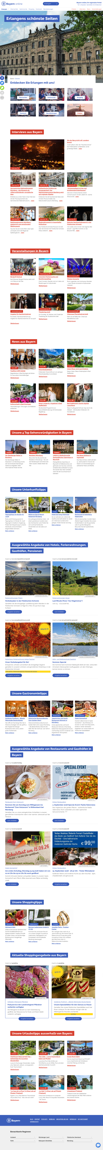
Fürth (12, 1141)
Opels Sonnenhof (81, 718)
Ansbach (13, 1137)
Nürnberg (70, 1141)
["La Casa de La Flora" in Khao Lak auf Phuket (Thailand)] (23, 1082)
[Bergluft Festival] (23, 266)
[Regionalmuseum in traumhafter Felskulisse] (51, 213)
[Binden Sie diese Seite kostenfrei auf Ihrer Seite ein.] (2, 98)
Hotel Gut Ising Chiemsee (60, 514)
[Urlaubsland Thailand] (80, 1082)
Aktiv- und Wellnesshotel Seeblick (64, 659)
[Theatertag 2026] (51, 302)
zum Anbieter (59, 612)
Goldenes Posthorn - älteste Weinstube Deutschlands (72, 1002)
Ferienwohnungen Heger (61, 598)
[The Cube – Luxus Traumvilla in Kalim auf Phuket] (51, 1048)
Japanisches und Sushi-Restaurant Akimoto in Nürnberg (60, 720)
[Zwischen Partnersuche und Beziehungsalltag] (51, 266)
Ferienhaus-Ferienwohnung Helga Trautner (20, 659)
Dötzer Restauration (59, 802)
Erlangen (47, 4)
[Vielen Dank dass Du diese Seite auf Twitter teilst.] (2, 83)
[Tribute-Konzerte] (80, 267)
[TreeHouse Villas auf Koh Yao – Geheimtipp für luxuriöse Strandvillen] (23, 1048)
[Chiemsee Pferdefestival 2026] (80, 303)
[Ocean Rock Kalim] (80, 1048)
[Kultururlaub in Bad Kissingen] (23, 393)
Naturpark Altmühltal (45, 1141)
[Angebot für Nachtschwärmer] (23, 303)
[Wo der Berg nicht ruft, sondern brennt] (37, 154)
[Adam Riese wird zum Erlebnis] (80, 358)
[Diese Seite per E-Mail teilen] (2, 93)
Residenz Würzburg (36, 455)
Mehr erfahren (9, 531)
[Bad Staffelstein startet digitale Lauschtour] (80, 392)
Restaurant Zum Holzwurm (14, 802)
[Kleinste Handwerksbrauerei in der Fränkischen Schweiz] (80, 213)
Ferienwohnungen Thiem (13, 598)
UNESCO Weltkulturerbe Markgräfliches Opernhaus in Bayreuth (63, 457)
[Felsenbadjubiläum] (51, 358)
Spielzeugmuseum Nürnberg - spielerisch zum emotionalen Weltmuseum (20, 224)
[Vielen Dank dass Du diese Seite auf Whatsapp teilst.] (2, 88)
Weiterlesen (14, 284)
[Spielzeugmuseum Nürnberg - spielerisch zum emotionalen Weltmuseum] (23, 213)
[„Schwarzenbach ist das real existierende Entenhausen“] (80, 179)
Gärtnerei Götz (10, 927)
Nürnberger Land (44, 1137)
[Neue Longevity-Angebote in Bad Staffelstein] (51, 392)
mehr (80, 148)
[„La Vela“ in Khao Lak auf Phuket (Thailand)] (51, 1082)
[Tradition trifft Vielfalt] (23, 359)
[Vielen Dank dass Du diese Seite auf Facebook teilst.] (2, 78)
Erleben (74, 9)
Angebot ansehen (13, 612)
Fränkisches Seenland (74, 1137)
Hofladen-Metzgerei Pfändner (18, 1002)
